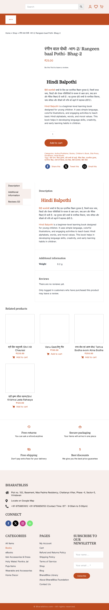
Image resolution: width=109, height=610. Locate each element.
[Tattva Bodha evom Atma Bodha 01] (89, 315)
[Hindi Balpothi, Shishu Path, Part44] (18, 129)
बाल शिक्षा (68, 160)
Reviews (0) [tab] (14, 201)
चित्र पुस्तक (60, 158)
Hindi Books (59, 155)
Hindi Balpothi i (52, 106)
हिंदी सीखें (84, 160)
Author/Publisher (61, 153)
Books (72, 153)
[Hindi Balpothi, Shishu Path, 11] (18, 77)
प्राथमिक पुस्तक (91, 158)
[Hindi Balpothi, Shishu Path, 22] (18, 103)
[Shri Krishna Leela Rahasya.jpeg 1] (20, 365)
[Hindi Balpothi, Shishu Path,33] (18, 156)
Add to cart (56, 142)
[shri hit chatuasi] (20, 315)
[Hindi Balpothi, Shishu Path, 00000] (18, 50)
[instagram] (23, 523)
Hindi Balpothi (46, 224)
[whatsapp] (30, 523)
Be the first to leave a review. (57, 67)
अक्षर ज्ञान (52, 158)
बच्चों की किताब (59, 160)
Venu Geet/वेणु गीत (54, 347)
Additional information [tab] (14, 194)
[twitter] (15, 523)
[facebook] (8, 523)
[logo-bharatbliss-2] (15, 4)
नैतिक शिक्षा (81, 158)
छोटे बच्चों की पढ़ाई (71, 158)
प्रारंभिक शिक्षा (49, 160)
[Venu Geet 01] (54, 315)
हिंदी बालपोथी (50, 90)
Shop (15, 33)
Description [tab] (14, 185)
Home (8, 33)
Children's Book (82, 153)
